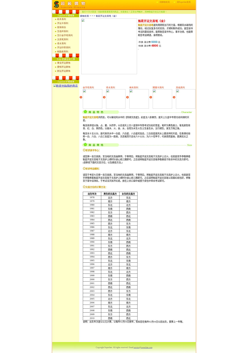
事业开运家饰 (63, 63)
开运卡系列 (62, 23)
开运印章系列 (63, 47)
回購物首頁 (165, 2)
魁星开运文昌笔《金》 (107, 16)
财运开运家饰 (63, 71)
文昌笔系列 (62, 39)
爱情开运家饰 (63, 67)
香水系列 (61, 43)
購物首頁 (84, 16)
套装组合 (61, 27)
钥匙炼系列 (62, 51)
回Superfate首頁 (184, 2)
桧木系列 (61, 19)
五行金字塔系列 (65, 35)
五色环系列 (62, 31)
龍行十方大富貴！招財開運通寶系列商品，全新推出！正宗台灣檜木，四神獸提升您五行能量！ (124, 12)
